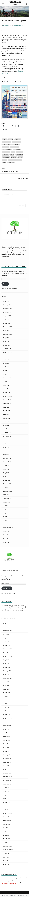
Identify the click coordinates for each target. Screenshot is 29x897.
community (16, 144)
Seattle (20, 157)
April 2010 (6, 542)
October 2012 (7, 462)
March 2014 (6, 429)
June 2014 (6, 422)
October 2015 (7, 400)
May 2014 (6, 425)
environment (6, 152)
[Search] (25, 4)
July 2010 (6, 531)
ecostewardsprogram (19, 25)
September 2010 (8, 527)
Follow (5, 284)
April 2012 (6, 476)
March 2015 (6, 411)
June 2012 (6, 469)
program (13, 157)
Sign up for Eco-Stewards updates (13, 266)
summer (5, 159)
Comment (21, 205)
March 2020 (6, 323)
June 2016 (6, 385)
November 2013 (7, 436)
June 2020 (6, 319)
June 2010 (6, 535)
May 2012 (6, 473)
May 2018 (6, 338)
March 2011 (6, 516)
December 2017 (7, 352)
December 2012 (7, 454)
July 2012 (6, 465)
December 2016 (7, 378)
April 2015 (6, 407)
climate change (7, 141)
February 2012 (7, 484)
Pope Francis (6, 157)
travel (4, 162)
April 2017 (6, 367)
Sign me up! (6, 588)
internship (20, 152)
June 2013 (6, 443)
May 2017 (6, 363)
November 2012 (7, 458)
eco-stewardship (7, 149)
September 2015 (7, 403)
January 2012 (7, 487)
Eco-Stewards (14, 147)
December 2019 (7, 327)
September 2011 (7, 498)
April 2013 (6, 447)
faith (13, 152)
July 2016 (6, 381)
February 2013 (7, 451)
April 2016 (6, 389)
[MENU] (2, 4)
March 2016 (6, 392)
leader (12, 154)
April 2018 (6, 341)
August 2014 (6, 418)
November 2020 (7, 308)
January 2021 (7, 305)
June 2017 (6, 359)
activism (10, 139)
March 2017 (6, 370)
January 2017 (7, 374)
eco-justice (6, 147)
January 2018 (7, 348)
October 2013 (7, 440)
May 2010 (6, 538)
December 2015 (7, 396)
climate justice (17, 141)
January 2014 (7, 432)
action (4, 139)
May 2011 (6, 513)
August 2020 (7, 316)
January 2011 (7, 520)
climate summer (7, 144)
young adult (11, 162)
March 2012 (6, 480)
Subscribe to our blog (9, 571)
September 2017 (7, 356)
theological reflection (15, 159)
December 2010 (7, 524)
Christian (17, 139)
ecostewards (17, 149)
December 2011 (7, 491)
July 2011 (5, 506)
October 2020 (7, 312)
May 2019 (6, 330)
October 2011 (6, 495)
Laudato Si (5, 154)
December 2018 (7, 334)
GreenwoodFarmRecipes (8, 884)
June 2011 (6, 509)
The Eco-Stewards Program (14, 2)
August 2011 (6, 502)
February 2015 (7, 414)
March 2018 (6, 345)
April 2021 (6, 301)
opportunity (19, 154)
